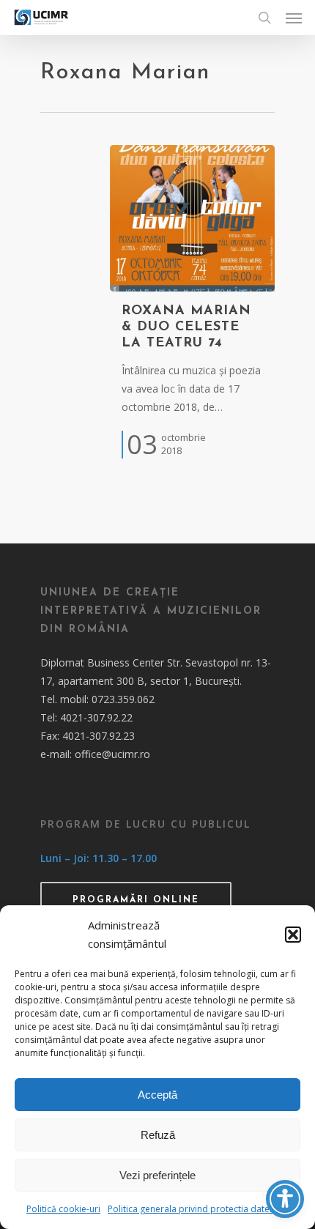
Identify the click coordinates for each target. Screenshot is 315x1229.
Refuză (158, 1135)
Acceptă (157, 1094)
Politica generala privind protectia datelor (194, 1209)
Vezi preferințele (157, 1175)
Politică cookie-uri (63, 1209)
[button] (293, 934)
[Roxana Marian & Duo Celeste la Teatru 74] (192, 218)
